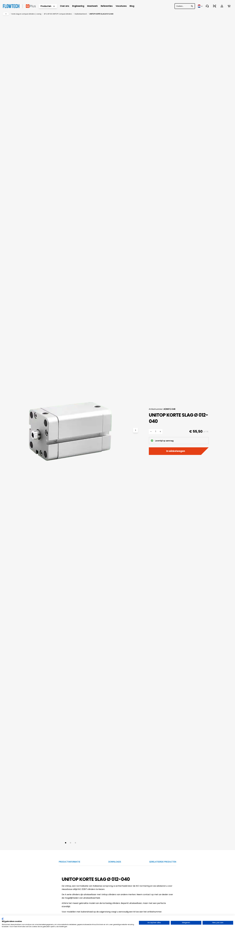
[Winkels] (200, 6)
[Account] (222, 6)
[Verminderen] (151, 431)
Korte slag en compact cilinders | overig (26, 14)
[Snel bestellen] (214, 6)
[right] (135, 430)
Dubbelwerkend (81, 14)
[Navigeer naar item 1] (65, 842)
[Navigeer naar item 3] (75, 842)
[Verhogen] (160, 431)
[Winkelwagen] (229, 6)
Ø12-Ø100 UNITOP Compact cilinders (58, 14)
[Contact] (207, 6)
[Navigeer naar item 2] (70, 842)
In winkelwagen (175, 451)
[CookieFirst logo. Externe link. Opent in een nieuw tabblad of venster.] (3, 919)
